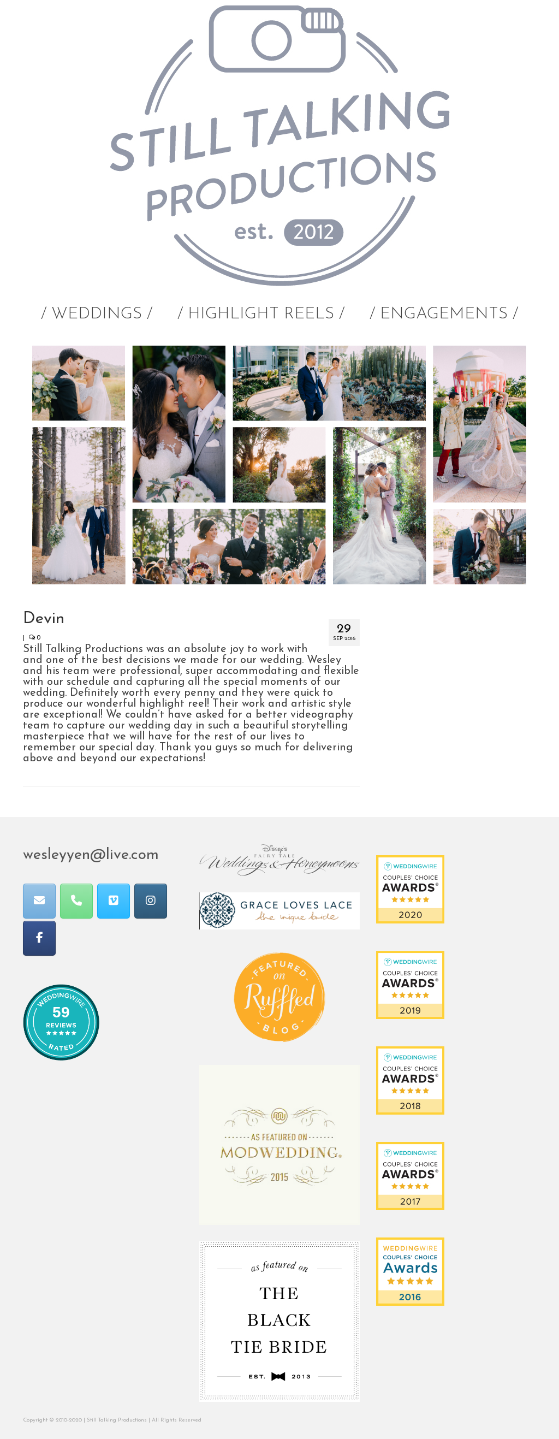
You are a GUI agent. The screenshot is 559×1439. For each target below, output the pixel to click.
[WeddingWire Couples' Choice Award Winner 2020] (410, 888)
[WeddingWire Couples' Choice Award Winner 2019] (410, 984)
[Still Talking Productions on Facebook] (39, 938)
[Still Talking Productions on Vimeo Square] (113, 901)
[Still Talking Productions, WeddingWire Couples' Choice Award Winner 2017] (410, 1175)
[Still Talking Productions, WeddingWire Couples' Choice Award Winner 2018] (410, 1079)
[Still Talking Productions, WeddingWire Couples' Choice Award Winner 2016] (410, 1270)
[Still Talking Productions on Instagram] (150, 901)
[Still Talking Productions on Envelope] (39, 901)
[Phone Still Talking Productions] (76, 901)
